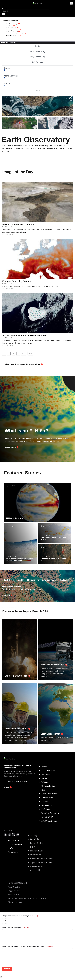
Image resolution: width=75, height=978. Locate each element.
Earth (37, 46)
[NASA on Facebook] (5, 834)
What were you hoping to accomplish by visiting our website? (27, 947)
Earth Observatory (37, 51)
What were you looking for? (15, 928)
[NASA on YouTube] (17, 834)
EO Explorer (37, 62)
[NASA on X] (13, 834)
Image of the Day (37, 56)
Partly (7, 923)
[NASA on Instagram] (9, 834)
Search (37, 90)
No (6, 921)
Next (30, 353)
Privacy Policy (36, 589)
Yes (6, 918)
